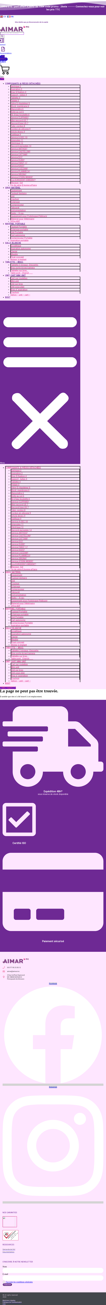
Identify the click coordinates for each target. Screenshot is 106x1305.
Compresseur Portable (21, 238)
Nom (5, 1267)
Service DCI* (17, 157)
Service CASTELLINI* (21, 151)
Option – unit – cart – (20, 295)
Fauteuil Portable (19, 226)
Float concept (17, 257)
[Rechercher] (2, 36)
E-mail (5, 1274)
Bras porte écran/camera (23, 267)
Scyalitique (16, 245)
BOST (7, 297)
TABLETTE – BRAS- (14, 262)
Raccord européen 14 (21, 146)
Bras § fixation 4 (18, 92)
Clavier (14, 251)
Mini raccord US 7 (19, 120)
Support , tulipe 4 (19, 95)
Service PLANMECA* (20, 171)
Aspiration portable (19, 240)
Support (2, 44)
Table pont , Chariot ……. (21, 273)
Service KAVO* (17, 166)
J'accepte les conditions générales (19, 1282)
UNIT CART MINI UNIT (15, 275)
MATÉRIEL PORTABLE (15, 224)
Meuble (14, 254)
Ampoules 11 (17, 140)
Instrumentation (18, 210)
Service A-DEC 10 (19, 137)
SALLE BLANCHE (13, 243)
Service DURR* (18, 160)
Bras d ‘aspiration (19, 289)
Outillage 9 (16, 134)
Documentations (6, 53)
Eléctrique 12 (17, 143)
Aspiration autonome (21, 248)
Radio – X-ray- (17, 213)
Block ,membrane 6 (20, 106)
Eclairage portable (19, 229)
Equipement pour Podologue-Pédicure (29, 216)
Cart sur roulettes (19, 278)
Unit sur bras (17, 284)
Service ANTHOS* (19, 149)
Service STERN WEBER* (22, 177)
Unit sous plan (17, 287)
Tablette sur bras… (19, 270)
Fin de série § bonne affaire (23, 185)
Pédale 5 (15, 100)
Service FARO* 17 (19, 163)
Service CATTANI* (19, 154)
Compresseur (17, 204)
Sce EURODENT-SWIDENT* (23, 180)
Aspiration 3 (16, 89)
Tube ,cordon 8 (18, 126)
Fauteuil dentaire (18, 193)
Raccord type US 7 (19, 123)
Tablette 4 (15, 97)
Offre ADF (15, 221)
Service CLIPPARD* (20, 117)
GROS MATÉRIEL (13, 187)
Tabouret (15, 207)
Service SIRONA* (18, 174)
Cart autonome (18, 235)
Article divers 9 (18, 131)
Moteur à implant (18, 259)
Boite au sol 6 (17, 112)
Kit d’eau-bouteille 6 (20, 114)
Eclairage (15, 202)
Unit (12, 196)
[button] (40, 382)
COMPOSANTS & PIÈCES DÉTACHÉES (22, 83)
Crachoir (15, 199)
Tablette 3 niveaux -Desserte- (25, 265)
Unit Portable (17, 232)
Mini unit (15, 281)
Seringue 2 (16, 86)
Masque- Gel (17, 183)
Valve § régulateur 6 (20, 103)
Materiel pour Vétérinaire (22, 219)
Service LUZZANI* (19, 168)
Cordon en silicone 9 (20, 129)
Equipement (16, 190)
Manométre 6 (17, 109)
